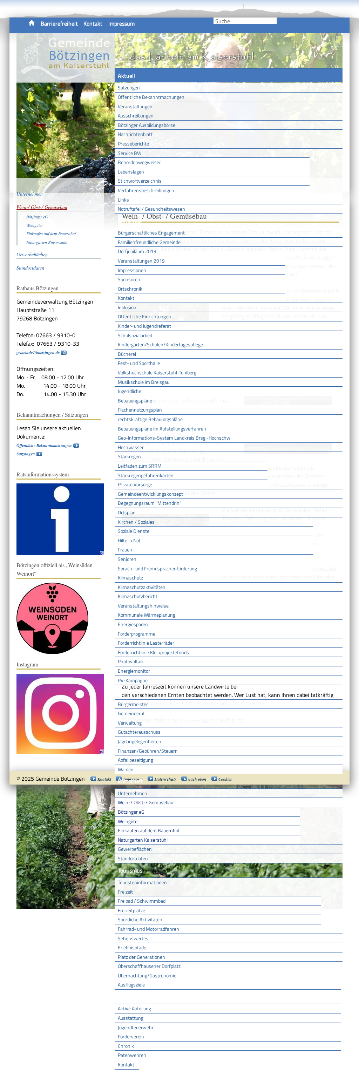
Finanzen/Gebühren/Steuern (148, 750)
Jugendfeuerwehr (136, 1027)
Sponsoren (129, 279)
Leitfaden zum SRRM (140, 465)
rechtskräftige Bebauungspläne (150, 419)
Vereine (127, 1076)
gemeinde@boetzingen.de (38, 352)
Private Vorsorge (135, 484)
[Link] (63, 553)
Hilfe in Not (129, 540)
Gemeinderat (131, 713)
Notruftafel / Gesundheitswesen (151, 208)
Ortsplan (127, 512)
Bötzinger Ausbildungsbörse (146, 125)
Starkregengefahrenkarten (146, 475)
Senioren (127, 559)
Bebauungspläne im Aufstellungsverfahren (162, 428)
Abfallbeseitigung (135, 760)
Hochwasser (131, 447)
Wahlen (126, 769)
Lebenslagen (131, 171)
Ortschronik (130, 288)
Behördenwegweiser (139, 162)
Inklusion (127, 307)
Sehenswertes (133, 938)
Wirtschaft (130, 781)
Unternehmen (132, 793)
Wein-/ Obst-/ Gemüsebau (145, 802)
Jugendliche (129, 391)
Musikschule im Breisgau (143, 382)
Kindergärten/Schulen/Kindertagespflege (160, 344)
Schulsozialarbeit (135, 335)
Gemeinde (130, 221)
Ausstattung (130, 1018)
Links (123, 199)
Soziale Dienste (133, 531)
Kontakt (92, 23)
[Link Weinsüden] (55, 653)
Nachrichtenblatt (135, 134)
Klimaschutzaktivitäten (141, 587)
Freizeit (125, 891)
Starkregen (129, 456)
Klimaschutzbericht (137, 596)
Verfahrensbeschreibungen (146, 190)
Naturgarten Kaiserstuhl (143, 839)
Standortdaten (133, 858)
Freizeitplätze (131, 910)
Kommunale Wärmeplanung (146, 614)
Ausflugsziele (131, 984)
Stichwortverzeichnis (140, 180)
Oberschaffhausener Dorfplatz (149, 966)
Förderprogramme (136, 633)
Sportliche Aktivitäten (140, 919)
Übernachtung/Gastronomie (147, 975)
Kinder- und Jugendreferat (144, 326)
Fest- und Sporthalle (139, 363)
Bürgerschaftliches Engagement (151, 232)
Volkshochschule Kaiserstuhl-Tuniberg (157, 372)
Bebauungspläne (135, 400)
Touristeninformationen (142, 882)
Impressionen (132, 270)
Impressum (121, 23)
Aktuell (126, 76)
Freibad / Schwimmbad (141, 900)
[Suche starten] (276, 21)
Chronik (126, 1046)
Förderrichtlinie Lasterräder (146, 642)
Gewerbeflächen (135, 849)
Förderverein (131, 1036)
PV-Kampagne (133, 680)
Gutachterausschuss (139, 731)
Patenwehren (132, 1055)
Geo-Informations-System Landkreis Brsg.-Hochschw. (174, 437)
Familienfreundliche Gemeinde (149, 242)
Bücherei (127, 354)
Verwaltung (130, 722)
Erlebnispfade (132, 947)
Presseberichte (133, 143)
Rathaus (128, 692)
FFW (123, 996)
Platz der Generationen (141, 957)
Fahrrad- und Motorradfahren (148, 928)
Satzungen (129, 87)
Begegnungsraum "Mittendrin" (149, 503)
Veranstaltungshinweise (143, 605)
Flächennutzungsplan (140, 409)
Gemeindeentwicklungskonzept (150, 493)
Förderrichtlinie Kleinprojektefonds (153, 652)
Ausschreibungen (136, 115)
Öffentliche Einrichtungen (144, 316)
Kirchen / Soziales (136, 521)
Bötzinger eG (131, 811)
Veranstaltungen (135, 106)
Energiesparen (133, 624)
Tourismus (130, 870)
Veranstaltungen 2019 (141, 260)
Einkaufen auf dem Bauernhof (149, 830)
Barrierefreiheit (59, 23)
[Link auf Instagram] (63, 752)
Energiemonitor (134, 670)
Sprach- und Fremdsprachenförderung (157, 568)
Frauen (125, 549)
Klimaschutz (130, 577)
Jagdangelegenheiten (139, 741)
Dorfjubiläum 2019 (137, 251)
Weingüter (128, 821)
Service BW (129, 153)
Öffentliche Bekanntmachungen (151, 97)
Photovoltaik (131, 661)
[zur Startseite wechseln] (65, 78)
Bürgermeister (133, 704)
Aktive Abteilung (134, 1008)
